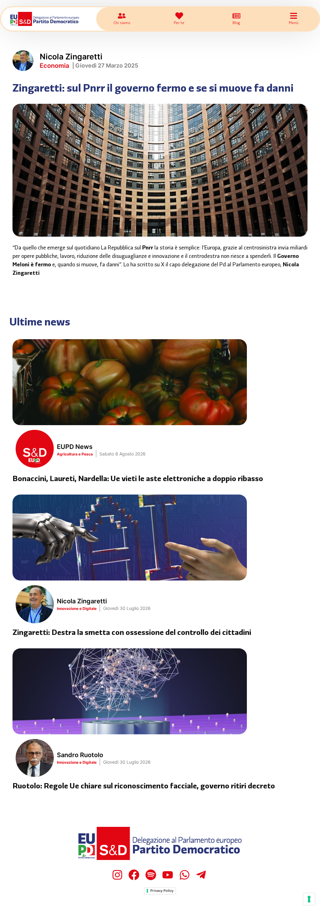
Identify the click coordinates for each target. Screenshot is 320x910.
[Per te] (179, 16)
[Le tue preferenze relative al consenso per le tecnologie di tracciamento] (309, 899)
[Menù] (294, 16)
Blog (236, 22)
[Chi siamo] (122, 16)
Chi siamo (121, 22)
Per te (179, 22)
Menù (293, 22)
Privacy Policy (161, 890)
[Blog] (236, 16)
